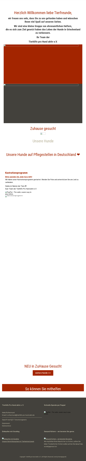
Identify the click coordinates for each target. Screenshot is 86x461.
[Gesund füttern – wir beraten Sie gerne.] (58, 439)
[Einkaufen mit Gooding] (10, 439)
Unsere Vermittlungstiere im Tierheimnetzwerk (18, 441)
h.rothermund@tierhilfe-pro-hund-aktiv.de (20, 415)
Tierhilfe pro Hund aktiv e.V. (33, 457)
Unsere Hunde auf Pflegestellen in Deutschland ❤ (43, 154)
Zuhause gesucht (43, 128)
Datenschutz (6, 426)
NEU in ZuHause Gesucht (43, 366)
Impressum (6, 423)
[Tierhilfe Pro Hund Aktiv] (41, 46)
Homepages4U (62, 457)
